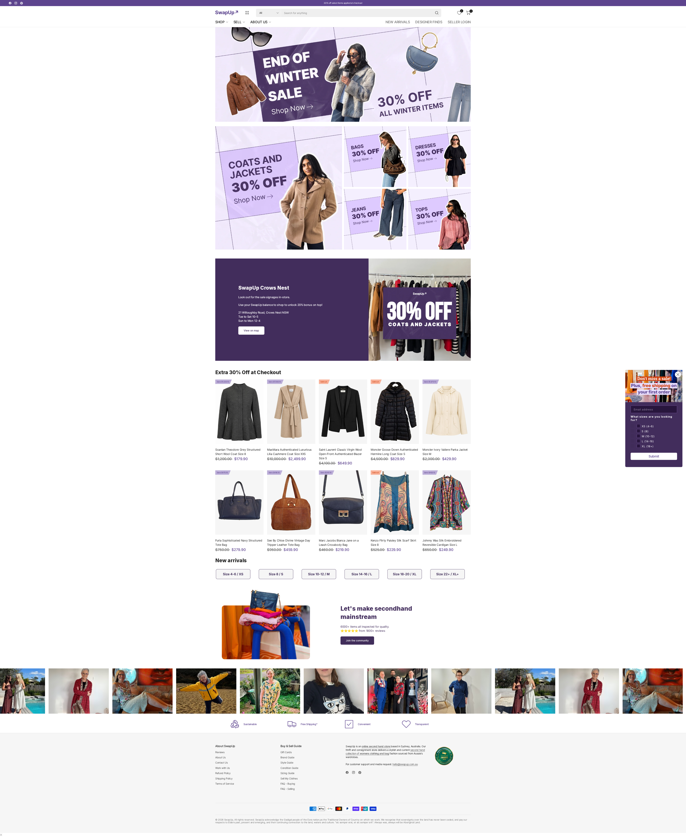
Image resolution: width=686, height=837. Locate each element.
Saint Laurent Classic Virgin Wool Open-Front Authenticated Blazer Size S (340, 454)
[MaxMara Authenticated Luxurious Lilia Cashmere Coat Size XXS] (291, 412)
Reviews (220, 752)
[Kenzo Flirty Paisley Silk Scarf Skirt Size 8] (395, 502)
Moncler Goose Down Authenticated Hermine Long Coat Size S (394, 452)
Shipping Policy (223, 778)
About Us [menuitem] (258, 22)
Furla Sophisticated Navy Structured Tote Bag (238, 542)
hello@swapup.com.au (405, 764)
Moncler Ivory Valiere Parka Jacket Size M (445, 452)
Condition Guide (289, 767)
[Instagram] (16, 3)
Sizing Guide (287, 773)
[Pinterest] (21, 3)
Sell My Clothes (288, 778)
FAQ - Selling (287, 788)
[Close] (1, 834)
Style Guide (286, 762)
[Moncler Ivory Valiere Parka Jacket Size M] (446, 412)
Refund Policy (223, 773)
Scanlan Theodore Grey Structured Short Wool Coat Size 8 (237, 452)
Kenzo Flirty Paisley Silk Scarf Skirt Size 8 (393, 542)
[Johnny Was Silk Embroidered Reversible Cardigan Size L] (446, 502)
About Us (220, 757)
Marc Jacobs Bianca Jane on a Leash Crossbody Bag (339, 542)
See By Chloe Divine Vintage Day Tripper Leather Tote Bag (288, 542)
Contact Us (221, 762)
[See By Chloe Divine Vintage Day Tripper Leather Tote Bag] (291, 502)
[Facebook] (10, 3)
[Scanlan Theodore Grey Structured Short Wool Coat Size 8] (239, 412)
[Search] (436, 13)
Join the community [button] (357, 640)
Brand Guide (287, 757)
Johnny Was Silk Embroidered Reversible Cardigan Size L (441, 542)
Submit (654, 456)
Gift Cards (286, 752)
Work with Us (222, 767)
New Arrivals (398, 22)
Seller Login (459, 22)
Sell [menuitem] (237, 22)
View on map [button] (251, 330)
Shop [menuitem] (220, 22)
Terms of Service (224, 783)
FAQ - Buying (287, 783)
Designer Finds (428, 22)
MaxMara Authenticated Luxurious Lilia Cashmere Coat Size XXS (289, 452)
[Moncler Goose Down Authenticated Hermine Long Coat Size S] (395, 412)
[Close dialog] (678, 374)
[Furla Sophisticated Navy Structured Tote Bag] (239, 502)
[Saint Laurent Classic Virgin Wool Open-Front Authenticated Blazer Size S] (343, 412)
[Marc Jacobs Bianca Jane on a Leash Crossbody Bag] (343, 502)
